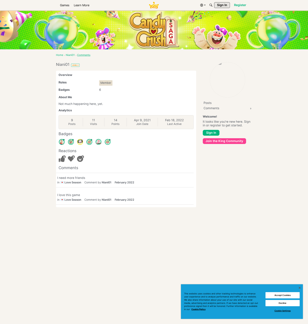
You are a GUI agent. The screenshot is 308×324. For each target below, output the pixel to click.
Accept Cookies (282, 295)
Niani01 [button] (106, 182)
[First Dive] (108, 142)
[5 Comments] (71, 142)
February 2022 (124, 182)
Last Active (174, 124)
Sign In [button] (211, 133)
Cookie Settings (282, 310)
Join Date (142, 124)
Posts (72, 124)
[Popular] (62, 142)
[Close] (300, 288)
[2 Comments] (89, 142)
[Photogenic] (80, 142)
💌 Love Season (70, 182)
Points (115, 124)
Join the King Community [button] (224, 141)
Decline (282, 303)
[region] (242, 301)
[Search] (211, 5)
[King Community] (154, 5)
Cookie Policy (198, 309)
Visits (93, 124)
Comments (227, 108)
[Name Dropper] (98, 142)
